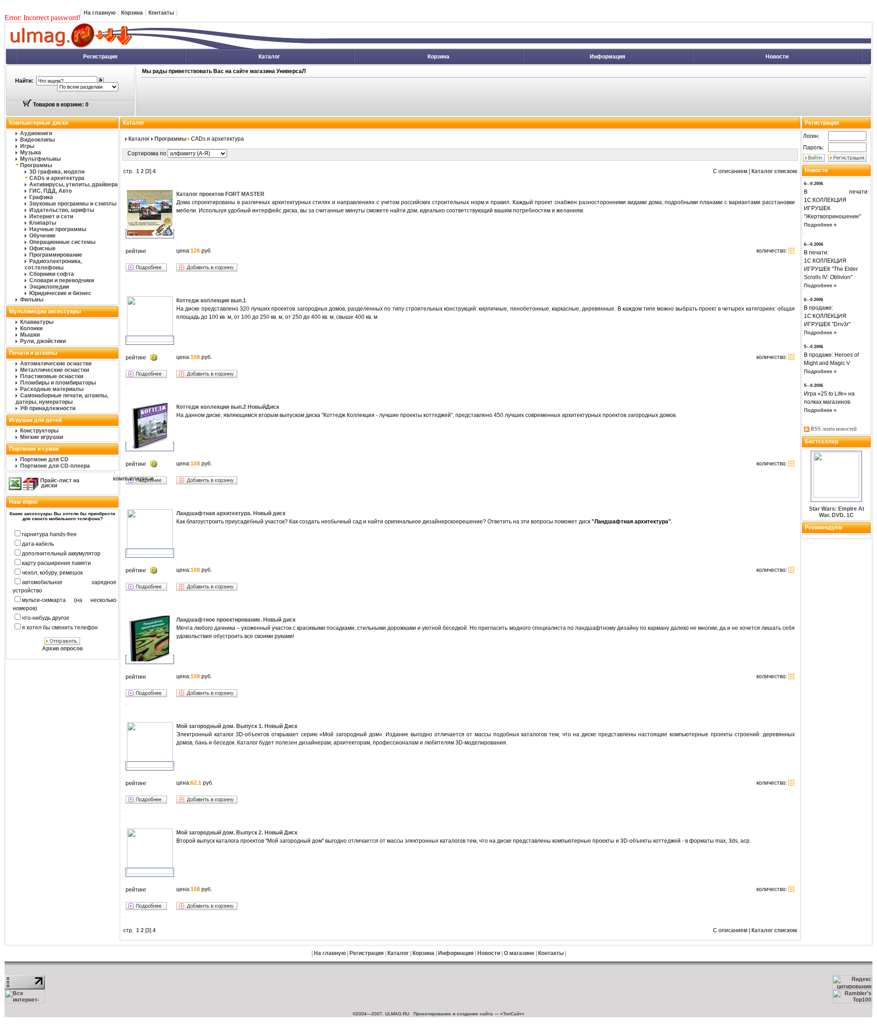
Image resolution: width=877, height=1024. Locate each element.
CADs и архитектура (57, 178)
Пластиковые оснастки (51, 376)
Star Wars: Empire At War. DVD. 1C (836, 512)
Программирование (55, 255)
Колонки (31, 328)
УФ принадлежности (47, 408)
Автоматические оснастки (55, 363)
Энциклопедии (49, 287)
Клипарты (42, 223)
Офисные (42, 248)
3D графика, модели (57, 172)
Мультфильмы (40, 159)
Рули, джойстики (43, 341)
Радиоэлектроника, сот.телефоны (53, 264)
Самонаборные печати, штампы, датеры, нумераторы (62, 398)
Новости (777, 56)
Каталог (269, 56)
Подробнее (818, 224)
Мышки (30, 335)
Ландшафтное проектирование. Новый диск (236, 620)
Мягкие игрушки (41, 437)
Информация (607, 56)
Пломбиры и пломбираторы (58, 383)
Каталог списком (774, 171)
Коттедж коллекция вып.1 (211, 300)
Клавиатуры (36, 322)
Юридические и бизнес (60, 293)
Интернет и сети (51, 216)
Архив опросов (62, 648)
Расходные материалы (52, 389)
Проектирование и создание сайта (453, 1013)
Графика (41, 197)
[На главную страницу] (171, 47)
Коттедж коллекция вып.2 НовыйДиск (227, 407)
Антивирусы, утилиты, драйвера (73, 184)
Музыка (30, 152)
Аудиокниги (36, 133)
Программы (36, 165)
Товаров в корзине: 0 (60, 104)
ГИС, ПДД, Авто (50, 191)
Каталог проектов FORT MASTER (220, 194)
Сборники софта (51, 274)
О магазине (519, 953)
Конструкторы (39, 431)
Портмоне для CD (44, 459)
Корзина (132, 13)
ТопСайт (512, 1013)
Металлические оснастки (54, 370)
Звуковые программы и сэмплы (72, 204)
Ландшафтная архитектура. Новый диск (230, 513)
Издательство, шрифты (61, 210)
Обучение (42, 235)
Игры (27, 146)
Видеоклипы (37, 140)
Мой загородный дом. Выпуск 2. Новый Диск (236, 832)
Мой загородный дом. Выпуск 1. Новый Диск (236, 726)
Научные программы (57, 229)
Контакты (161, 13)
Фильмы (31, 299)
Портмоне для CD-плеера (55, 466)
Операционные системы (62, 242)
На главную (100, 13)
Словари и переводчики (61, 280)
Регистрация (100, 56)
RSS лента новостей (833, 429)
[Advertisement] (358, 97)
